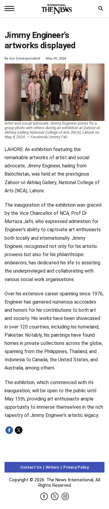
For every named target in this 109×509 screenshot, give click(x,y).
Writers (52, 467)
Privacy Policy (76, 467)
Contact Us (30, 467)
